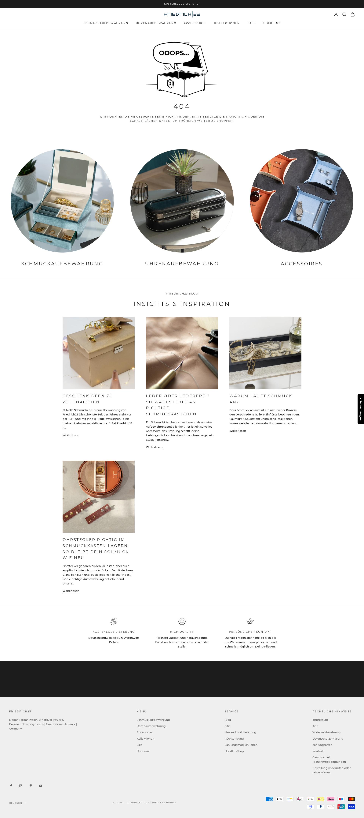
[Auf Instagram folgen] (21, 786)
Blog (228, 720)
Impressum (320, 720)
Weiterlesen (71, 435)
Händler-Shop (234, 751)
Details (113, 642)
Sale (252, 23)
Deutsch (15, 803)
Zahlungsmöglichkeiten (241, 745)
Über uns (271, 23)
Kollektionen (227, 23)
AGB (315, 726)
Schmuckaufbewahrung (106, 23)
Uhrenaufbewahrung (156, 23)
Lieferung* (191, 3)
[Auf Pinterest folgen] (31, 786)
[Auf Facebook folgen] (11, 786)
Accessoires (195, 23)
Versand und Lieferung (240, 732)
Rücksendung (234, 738)
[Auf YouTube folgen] (40, 786)
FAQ (228, 726)
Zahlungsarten (322, 745)
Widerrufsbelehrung (326, 732)
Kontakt (317, 751)
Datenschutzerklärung (327, 738)
